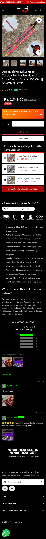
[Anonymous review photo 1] (8, 400)
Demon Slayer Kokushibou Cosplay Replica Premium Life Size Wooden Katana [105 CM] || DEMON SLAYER (29, 156)
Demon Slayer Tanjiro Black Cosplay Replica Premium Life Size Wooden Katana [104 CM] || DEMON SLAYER (29, 167)
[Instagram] (5, 488)
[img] (8, 381)
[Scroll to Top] (41, 526)
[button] (12, 335)
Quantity (5, 123)
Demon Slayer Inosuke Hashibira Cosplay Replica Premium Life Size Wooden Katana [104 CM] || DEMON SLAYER (29, 179)
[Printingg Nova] (23, 9)
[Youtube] (12, 488)
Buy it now (23, 138)
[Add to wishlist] (39, 20)
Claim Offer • (23, 189)
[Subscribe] (41, 482)
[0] (41, 9)
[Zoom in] (39, 52)
